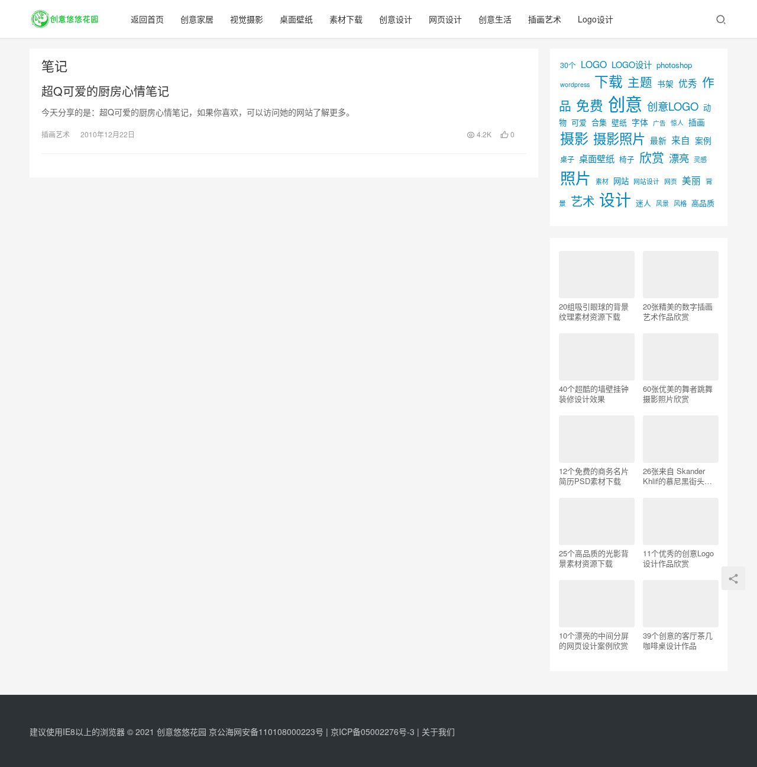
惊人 (677, 122)
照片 (575, 177)
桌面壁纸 (296, 19)
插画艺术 (544, 19)
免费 (589, 104)
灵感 (700, 159)
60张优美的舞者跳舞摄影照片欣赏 (678, 394)
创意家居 (196, 19)
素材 (602, 181)
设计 (615, 199)
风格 (680, 203)
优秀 (687, 82)
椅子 (627, 159)
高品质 (702, 202)
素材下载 (346, 19)
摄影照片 (619, 137)
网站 (621, 180)
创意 (625, 103)
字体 (640, 122)
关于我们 (438, 731)
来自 (680, 139)
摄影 (574, 137)
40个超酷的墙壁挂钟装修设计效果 (594, 394)
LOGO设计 (632, 64)
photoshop (674, 64)
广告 (659, 122)
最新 (658, 140)
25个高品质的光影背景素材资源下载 (594, 558)
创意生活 (495, 19)
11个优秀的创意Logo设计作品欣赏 (678, 558)
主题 (639, 82)
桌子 (567, 159)
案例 (703, 140)
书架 (665, 83)
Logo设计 (595, 19)
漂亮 (679, 157)
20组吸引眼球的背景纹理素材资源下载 (594, 311)
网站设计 (646, 181)
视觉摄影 (246, 19)
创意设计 (395, 19)
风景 (662, 203)
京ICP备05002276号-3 (373, 731)
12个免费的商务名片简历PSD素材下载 (594, 476)
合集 (599, 122)
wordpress (575, 84)
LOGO (594, 63)
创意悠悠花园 (181, 731)
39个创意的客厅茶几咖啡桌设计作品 (678, 640)
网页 (670, 181)
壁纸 (619, 122)
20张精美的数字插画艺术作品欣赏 (678, 311)
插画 (696, 122)
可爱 (579, 122)
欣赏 (651, 157)
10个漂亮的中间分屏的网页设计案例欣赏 (594, 640)
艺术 (582, 201)
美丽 (691, 179)
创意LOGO (672, 106)
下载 (608, 81)
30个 (568, 64)
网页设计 (445, 19)
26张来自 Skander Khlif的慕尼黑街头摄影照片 (677, 476)
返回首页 (147, 19)
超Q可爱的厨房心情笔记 (105, 91)
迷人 (643, 202)
